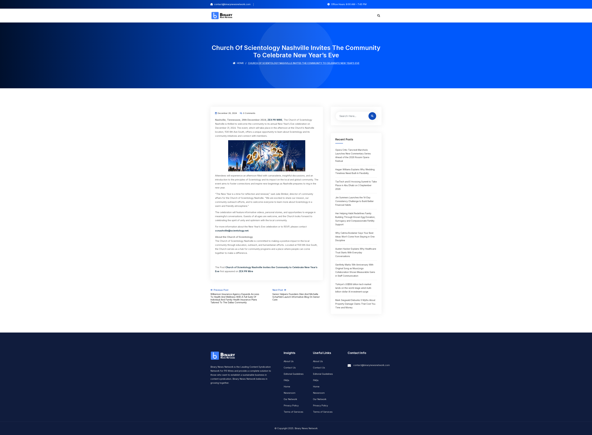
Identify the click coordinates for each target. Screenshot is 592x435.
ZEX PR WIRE (274, 119)
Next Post (296, 294)
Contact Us (290, 367)
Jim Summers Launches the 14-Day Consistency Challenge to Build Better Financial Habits (354, 201)
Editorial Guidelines (294, 373)
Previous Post (234, 296)
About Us (289, 361)
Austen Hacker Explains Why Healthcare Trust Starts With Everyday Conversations (355, 252)
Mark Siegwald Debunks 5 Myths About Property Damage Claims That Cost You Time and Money (355, 304)
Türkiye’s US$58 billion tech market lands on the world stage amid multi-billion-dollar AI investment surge (353, 288)
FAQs (286, 380)
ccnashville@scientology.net (232, 230)
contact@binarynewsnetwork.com (371, 365)
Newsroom (289, 392)
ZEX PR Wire (246, 271)
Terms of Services (293, 411)
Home (240, 63)
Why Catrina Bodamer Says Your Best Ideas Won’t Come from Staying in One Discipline (355, 237)
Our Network (290, 399)
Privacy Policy (291, 405)
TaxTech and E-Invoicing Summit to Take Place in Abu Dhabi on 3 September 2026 (356, 185)
